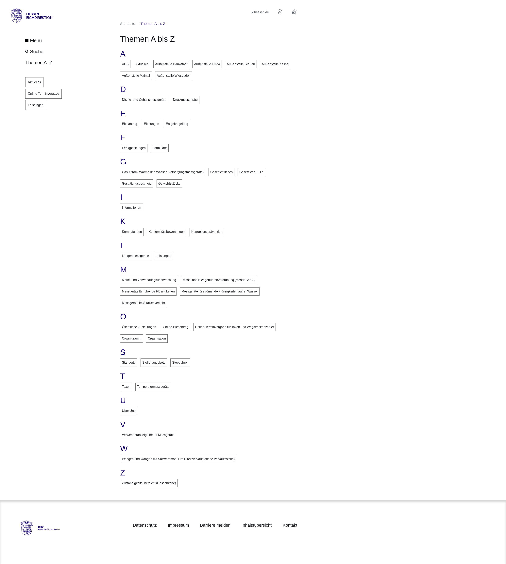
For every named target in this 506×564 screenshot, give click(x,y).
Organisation (157, 338)
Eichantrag (129, 123)
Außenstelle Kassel (275, 64)
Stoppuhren (180, 362)
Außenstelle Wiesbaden (174, 75)
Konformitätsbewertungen (167, 231)
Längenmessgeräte (135, 255)
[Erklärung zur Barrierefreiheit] (294, 12)
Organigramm (131, 338)
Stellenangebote (153, 362)
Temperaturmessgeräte (153, 386)
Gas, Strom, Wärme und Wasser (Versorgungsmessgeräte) (163, 172)
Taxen (126, 386)
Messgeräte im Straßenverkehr (143, 303)
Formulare (159, 148)
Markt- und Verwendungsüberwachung (149, 280)
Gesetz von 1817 (251, 172)
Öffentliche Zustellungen (139, 327)
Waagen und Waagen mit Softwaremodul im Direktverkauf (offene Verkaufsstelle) (178, 459)
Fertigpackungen (134, 148)
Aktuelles (141, 64)
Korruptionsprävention (206, 231)
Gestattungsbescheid (137, 183)
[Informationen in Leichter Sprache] (280, 12)
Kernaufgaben (132, 231)
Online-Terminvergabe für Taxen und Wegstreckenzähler (234, 327)
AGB (125, 64)
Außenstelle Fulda (207, 64)
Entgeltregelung (177, 123)
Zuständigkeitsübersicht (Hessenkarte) (149, 483)
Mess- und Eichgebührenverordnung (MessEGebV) (219, 280)
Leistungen (163, 255)
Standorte (129, 362)
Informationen (131, 207)
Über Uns (128, 410)
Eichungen (151, 123)
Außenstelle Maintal (136, 75)
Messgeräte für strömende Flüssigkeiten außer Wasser (219, 291)
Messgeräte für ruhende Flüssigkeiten (148, 291)
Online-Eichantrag (175, 327)
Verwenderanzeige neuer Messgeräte (148, 435)
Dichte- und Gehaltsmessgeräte (144, 99)
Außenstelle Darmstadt (171, 64)
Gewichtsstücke (169, 183)
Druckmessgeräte (185, 99)
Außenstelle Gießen (241, 64)
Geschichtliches (221, 172)
